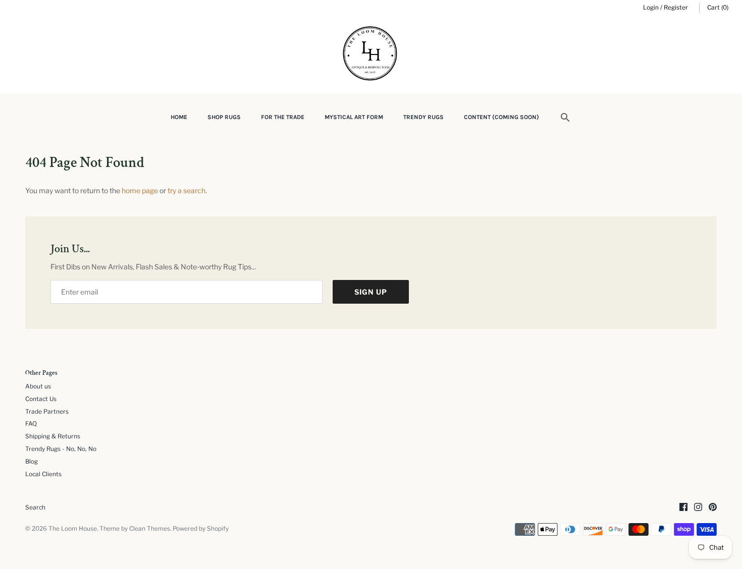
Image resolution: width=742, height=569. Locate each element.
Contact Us (41, 399)
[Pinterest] (713, 508)
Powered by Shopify (201, 528)
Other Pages (41, 373)
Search (35, 507)
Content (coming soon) (501, 117)
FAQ (31, 423)
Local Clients (43, 474)
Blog (31, 461)
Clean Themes (149, 528)
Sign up (370, 292)
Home (179, 117)
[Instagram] (698, 508)
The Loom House (72, 528)
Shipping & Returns (52, 436)
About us (38, 386)
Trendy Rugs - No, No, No (60, 448)
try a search (186, 190)
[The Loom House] (371, 55)
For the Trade (282, 117)
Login (651, 7)
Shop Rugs (224, 117)
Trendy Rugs (423, 117)
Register (676, 7)
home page (140, 190)
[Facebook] (683, 508)
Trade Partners (47, 411)
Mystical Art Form (354, 117)
